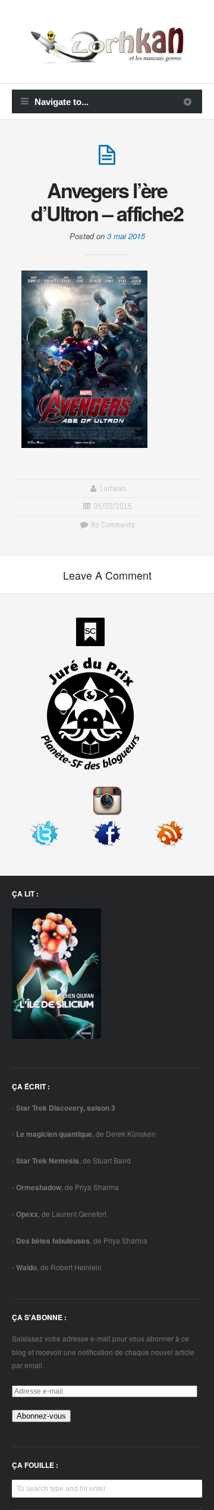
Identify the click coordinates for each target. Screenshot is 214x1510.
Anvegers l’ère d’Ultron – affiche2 (107, 201)
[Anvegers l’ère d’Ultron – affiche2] (107, 160)
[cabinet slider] (187, 101)
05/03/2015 (112, 506)
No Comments (111, 525)
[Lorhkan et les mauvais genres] (107, 56)
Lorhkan (113, 489)
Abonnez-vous (41, 1416)
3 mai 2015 (126, 235)
